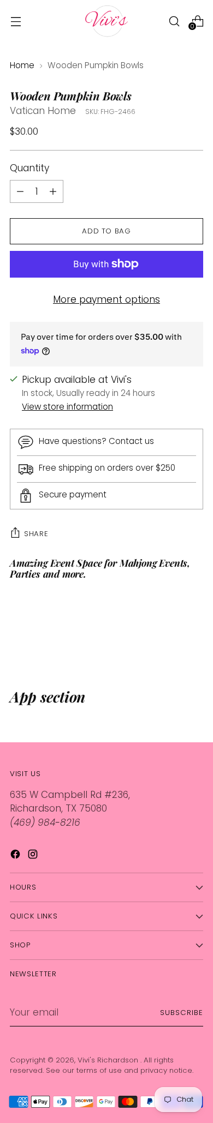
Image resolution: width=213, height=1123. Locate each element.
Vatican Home (43, 110)
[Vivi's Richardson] (106, 21)
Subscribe (181, 1012)
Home (22, 65)
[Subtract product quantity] (53, 191)
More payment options (106, 299)
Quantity (29, 168)
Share (36, 534)
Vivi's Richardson (109, 1060)
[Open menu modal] (15, 21)
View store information (67, 406)
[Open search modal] (174, 21)
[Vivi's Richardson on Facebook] (16, 856)
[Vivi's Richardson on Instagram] (33, 856)
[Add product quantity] (20, 191)
